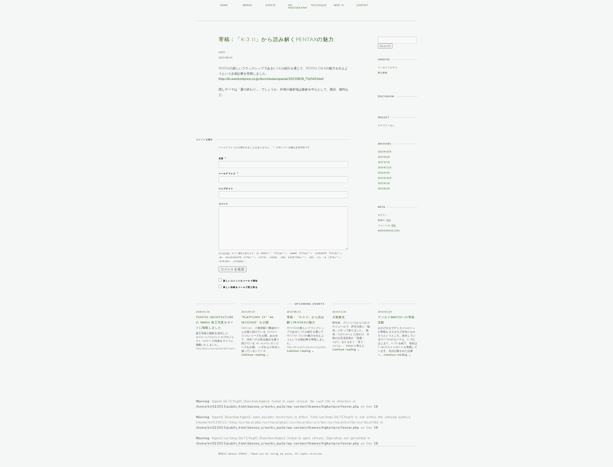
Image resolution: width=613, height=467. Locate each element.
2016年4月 (384, 172)
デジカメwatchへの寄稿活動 (396, 319)
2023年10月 (385, 151)
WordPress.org (389, 230)
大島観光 (338, 317)
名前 (223, 158)
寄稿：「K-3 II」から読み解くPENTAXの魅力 (305, 319)
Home (224, 5)
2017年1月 (384, 162)
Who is (339, 5)
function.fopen (256, 401)
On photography (297, 6)
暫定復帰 (383, 72)
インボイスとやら (387, 67)
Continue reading (255, 354)
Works (247, 5)
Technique (319, 5)
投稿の (384, 220)
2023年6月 (384, 157)
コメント (223, 203)
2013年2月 (384, 188)
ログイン (383, 215)
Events (271, 5)
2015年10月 (385, 178)
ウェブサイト (226, 188)
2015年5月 (384, 183)
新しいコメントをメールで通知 (240, 280)
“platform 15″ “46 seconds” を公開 (257, 319)
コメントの (387, 225)
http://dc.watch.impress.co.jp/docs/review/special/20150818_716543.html (271, 79)
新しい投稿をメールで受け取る (240, 287)
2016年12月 (385, 167)
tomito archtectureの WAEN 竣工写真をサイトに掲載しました (215, 322)
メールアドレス (229, 173)
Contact (363, 5)
